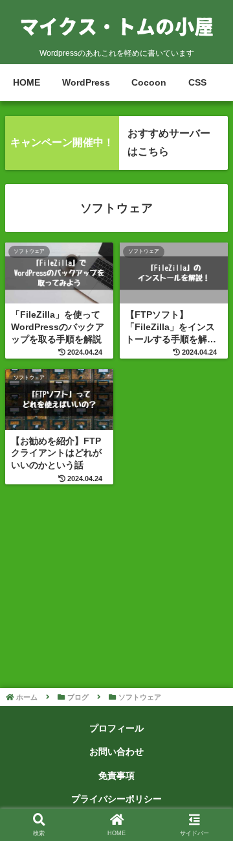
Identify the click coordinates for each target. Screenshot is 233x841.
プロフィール (116, 728)
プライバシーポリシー (116, 799)
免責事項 (116, 775)
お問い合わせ (116, 751)
